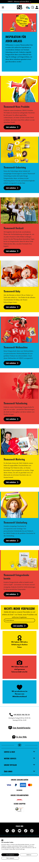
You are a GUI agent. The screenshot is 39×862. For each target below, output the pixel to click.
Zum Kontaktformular (22, 727)
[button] (27, 7)
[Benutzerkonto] (37, 7)
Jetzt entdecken (11, 127)
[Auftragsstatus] (32, 7)
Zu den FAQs (21, 736)
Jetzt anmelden (18, 625)
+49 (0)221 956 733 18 (22, 715)
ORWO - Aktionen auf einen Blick (18, 2)
